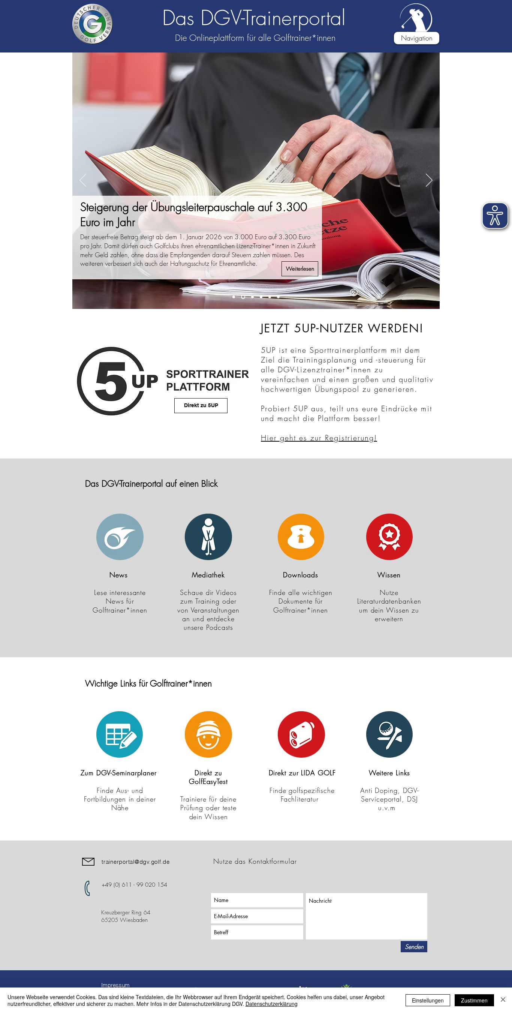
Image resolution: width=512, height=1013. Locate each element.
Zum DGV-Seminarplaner (120, 772)
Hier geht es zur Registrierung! (319, 438)
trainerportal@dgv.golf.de (136, 861)
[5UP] (278, 297)
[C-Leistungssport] (233, 297)
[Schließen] (503, 1000)
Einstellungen (428, 1000)
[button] (416, 38)
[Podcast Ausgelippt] (261, 297)
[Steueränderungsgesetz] (243, 297)
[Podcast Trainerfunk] (252, 297)
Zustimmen (474, 1000)
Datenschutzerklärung (272, 1003)
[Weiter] (429, 181)
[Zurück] (82, 181)
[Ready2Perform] (269, 297)
